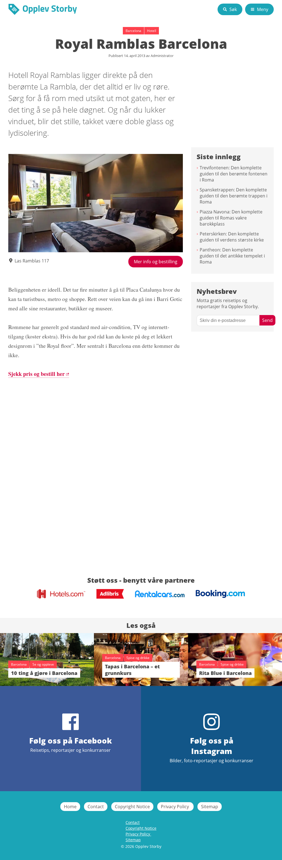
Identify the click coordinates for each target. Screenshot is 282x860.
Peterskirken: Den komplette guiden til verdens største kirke (232, 237)
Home (70, 807)
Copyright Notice (132, 807)
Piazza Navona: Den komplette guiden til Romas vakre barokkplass (231, 218)
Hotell (151, 30)
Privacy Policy (175, 807)
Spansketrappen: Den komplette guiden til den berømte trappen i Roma (233, 196)
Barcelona (133, 30)
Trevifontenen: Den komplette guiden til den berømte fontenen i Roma (233, 174)
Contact (96, 807)
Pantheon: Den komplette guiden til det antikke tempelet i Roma (232, 256)
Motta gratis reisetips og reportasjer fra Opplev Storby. (228, 303)
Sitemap (209, 807)
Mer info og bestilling (155, 262)
